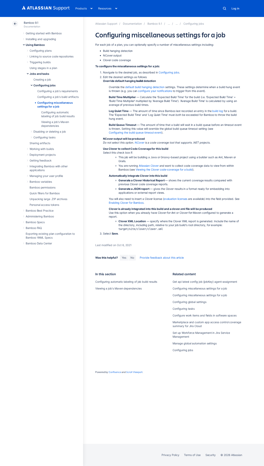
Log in (235, 8)
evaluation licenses (175, 198)
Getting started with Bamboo (44, 33)
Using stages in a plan (43, 68)
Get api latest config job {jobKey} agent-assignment (205, 281)
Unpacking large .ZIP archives (48, 199)
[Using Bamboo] (169, 23)
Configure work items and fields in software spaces (205, 315)
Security (210, 455)
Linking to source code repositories (51, 56)
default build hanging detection (144, 87)
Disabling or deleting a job (49, 131)
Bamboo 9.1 (31, 22)
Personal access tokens (44, 204)
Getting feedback (41, 160)
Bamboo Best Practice (40, 210)
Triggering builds (40, 62)
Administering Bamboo (40, 216)
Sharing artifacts (40, 143)
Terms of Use (192, 455)
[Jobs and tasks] (177, 23)
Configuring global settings (189, 302)
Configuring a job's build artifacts (58, 96)
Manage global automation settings (195, 343)
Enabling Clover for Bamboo (126, 202)
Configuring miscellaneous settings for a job (200, 288)
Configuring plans (41, 50)
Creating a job (42, 79)
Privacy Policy (170, 455)
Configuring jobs (44, 85)
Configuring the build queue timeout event (135, 132)
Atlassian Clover (149, 165)
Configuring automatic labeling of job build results (126, 281)
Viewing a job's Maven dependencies (118, 288)
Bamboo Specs (35, 222)
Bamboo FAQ (34, 228)
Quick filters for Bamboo (45, 193)
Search (224, 8)
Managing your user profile (46, 175)
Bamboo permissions (42, 187)
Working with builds (42, 149)
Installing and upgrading (41, 39)
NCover (139, 142)
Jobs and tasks (39, 73)
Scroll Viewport (134, 372)
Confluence (115, 372)
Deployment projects (43, 154)
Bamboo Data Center (39, 243)
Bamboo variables (41, 181)
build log (217, 111)
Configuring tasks (44, 137)
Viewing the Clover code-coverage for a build (164, 169)
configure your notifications (155, 91)
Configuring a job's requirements (57, 91)
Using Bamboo (35, 44)
